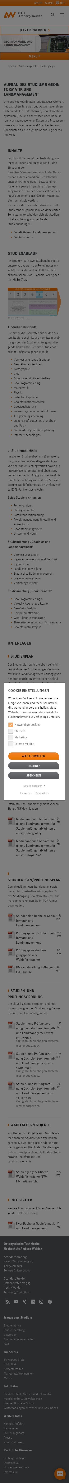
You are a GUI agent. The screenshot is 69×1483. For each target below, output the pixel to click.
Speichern (33, 775)
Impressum (26, 793)
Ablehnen (33, 765)
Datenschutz (42, 793)
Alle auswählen (33, 756)
